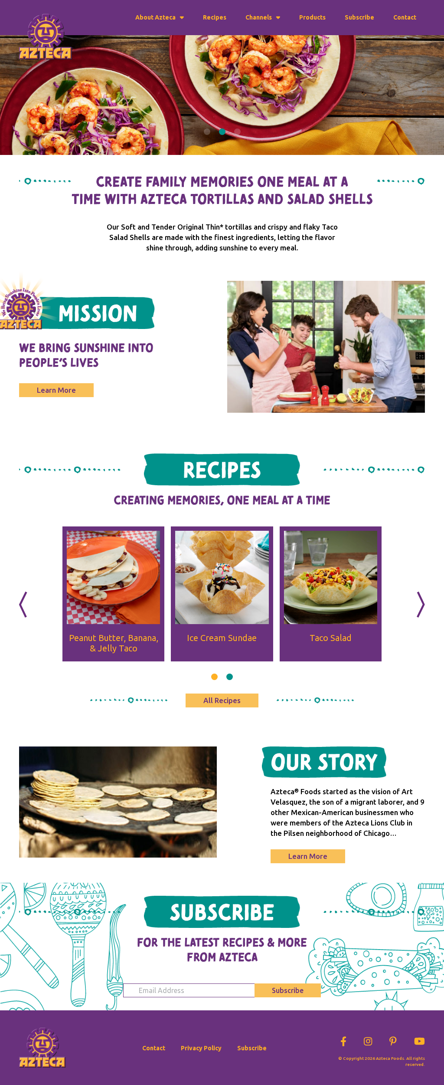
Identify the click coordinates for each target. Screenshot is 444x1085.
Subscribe (359, 17)
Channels (258, 17)
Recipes (214, 17)
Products (312, 17)
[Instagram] (368, 1039)
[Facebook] (343, 1039)
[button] (207, 131)
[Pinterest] (393, 1039)
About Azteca (155, 17)
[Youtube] (419, 1039)
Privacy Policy (201, 1048)
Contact (404, 17)
